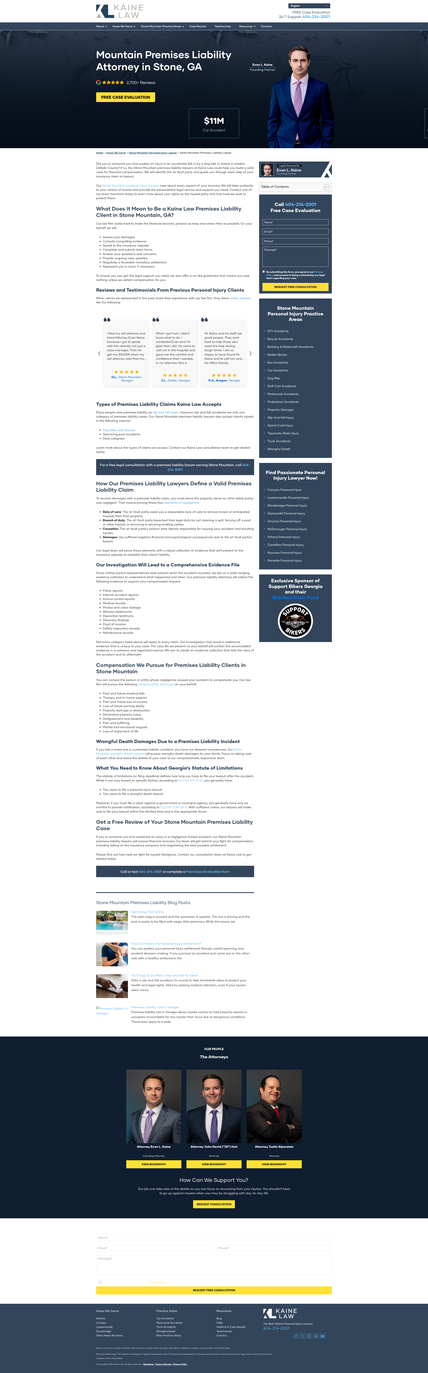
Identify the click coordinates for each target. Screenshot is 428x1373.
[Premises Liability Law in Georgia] (112, 1017)
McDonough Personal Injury (287, 529)
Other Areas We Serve (109, 1335)
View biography (154, 1164)
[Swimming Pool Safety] (112, 922)
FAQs (220, 1322)
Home (99, 152)
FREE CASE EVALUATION (125, 97)
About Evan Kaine (270, 163)
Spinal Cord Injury (280, 425)
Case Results (198, 26)
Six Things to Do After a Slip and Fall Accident (164, 975)
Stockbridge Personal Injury (287, 505)
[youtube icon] (315, 1335)
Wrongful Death (279, 449)
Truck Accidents (279, 441)
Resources (246, 26)
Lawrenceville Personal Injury (288, 497)
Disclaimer (148, 1364)
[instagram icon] (309, 1335)
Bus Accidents (278, 362)
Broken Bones (277, 354)
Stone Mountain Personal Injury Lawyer (153, 152)
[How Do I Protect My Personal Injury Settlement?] (112, 953)
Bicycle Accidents (280, 339)
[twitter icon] (302, 1335)
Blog (219, 1318)
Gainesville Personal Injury (286, 513)
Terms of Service (163, 1364)
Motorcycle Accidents (283, 394)
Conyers (101, 1322)
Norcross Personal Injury (285, 552)
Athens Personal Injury (284, 537)
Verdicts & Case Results (231, 1326)
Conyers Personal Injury (285, 490)
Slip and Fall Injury (281, 417)
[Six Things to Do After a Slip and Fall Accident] (112, 985)
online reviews (240, 298)
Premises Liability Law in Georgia (155, 1007)
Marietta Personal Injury (285, 560)
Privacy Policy (158, 1282)
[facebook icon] (295, 1335)
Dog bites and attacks (119, 430)
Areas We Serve (123, 26)
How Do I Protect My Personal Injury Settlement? (166, 943)
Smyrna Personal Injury (284, 521)
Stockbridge (103, 1331)
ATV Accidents (278, 331)
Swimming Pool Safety (147, 912)
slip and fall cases (166, 412)
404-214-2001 (316, 16)
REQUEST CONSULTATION (214, 1204)
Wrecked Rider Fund (295, 597)
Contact (266, 26)
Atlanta (100, 1318)
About (100, 26)
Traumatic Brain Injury (283, 433)
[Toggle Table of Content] (324, 187)
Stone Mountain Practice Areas (161, 26)
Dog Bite (274, 378)
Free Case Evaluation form (208, 871)
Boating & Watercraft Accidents (290, 347)
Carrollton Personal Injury (286, 545)
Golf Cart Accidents (282, 386)
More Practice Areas (168, 1335)
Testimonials (223, 26)
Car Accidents (278, 370)
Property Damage (281, 409)
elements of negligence (181, 502)
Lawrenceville (104, 1326)
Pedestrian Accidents (283, 402)
